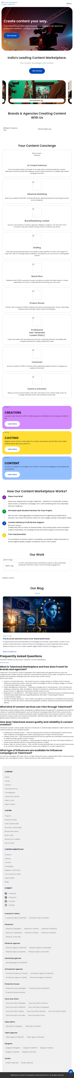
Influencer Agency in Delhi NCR (16, 948)
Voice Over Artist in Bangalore (16, 1003)
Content (8, 862)
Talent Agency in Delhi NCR (15, 1037)
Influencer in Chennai (31, 929)
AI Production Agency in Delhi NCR (42, 973)
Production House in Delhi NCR (39, 988)
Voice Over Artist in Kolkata (15, 1011)
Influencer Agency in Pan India (38, 952)
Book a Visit (9, 835)
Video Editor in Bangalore (14, 1026)
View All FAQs (4, 663)
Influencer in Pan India (13, 937)
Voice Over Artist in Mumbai (36, 1011)
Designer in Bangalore (13, 1048)
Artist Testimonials (12, 824)
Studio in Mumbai (27, 1063)
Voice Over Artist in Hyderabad (38, 1007)
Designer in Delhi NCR (30, 1048)
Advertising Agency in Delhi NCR (16, 963)
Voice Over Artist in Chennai (38, 1003)
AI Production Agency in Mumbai (41, 977)
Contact (8, 785)
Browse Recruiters (11, 831)
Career (7, 781)
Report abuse (10, 804)
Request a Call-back (12, 870)
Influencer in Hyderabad (14, 933)
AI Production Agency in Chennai (17, 973)
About (7, 777)
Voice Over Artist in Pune (36, 1015)
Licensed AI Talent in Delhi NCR (16, 918)
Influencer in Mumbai (48, 933)
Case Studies (9, 878)
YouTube (12, 901)
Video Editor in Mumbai (33, 1026)
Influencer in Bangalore (13, 929)
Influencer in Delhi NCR (49, 929)
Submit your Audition (12, 839)
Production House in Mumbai (15, 992)
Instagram (12, 897)
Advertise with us (11, 789)
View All (37, 593)
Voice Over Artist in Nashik (57, 1011)
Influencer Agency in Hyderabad (40, 948)
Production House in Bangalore (16, 988)
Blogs (7, 882)
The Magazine (10, 793)
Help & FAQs (9, 800)
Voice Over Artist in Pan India (15, 1015)
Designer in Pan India (29, 1052)
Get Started (11, 36)
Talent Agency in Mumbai (35, 1037)
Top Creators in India (13, 874)
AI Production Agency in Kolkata (16, 977)
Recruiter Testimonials (13, 827)
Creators (8, 855)
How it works (9, 843)
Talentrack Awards (12, 796)
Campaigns (9, 866)
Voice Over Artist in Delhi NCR (15, 1007)
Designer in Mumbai (12, 1052)
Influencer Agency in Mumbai (16, 952)
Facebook (12, 893)
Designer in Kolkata (46, 1048)
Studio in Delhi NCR (12, 1063)
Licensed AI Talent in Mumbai (39, 918)
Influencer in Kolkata (31, 933)
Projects (8, 816)
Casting (8, 858)
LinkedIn (12, 905)
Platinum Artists (11, 820)
